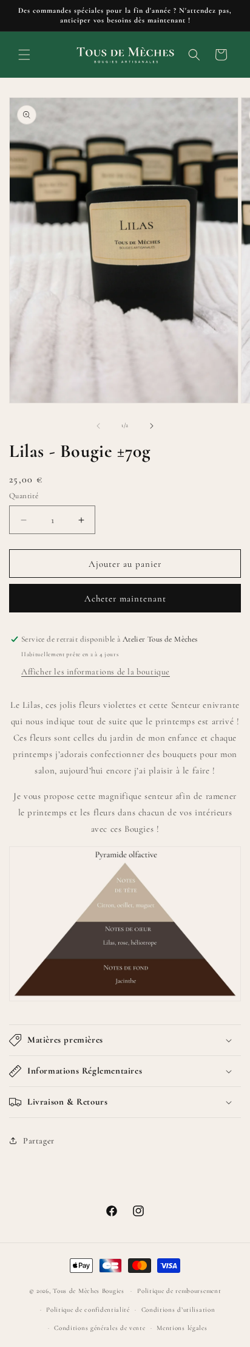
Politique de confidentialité (88, 1310)
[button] (24, 54)
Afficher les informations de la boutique (95, 672)
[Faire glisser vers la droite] (151, 426)
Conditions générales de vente (99, 1328)
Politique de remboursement (179, 1291)
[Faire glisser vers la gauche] (98, 426)
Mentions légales (182, 1328)
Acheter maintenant (125, 598)
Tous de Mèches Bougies (88, 1291)
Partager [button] (39, 1141)
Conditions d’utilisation (178, 1310)
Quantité (23, 496)
